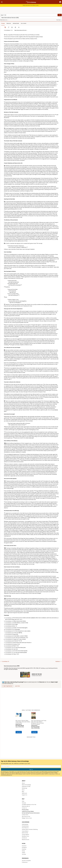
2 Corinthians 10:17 (9, 649)
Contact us (24, 808)
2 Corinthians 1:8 (9, 617)
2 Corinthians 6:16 (9, 637)
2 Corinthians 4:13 (9, 627)
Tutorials (24, 803)
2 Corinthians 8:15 (9, 644)
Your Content (23, 23)
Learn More (17, 686)
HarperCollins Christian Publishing (30, 829)
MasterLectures (25, 839)
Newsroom (24, 793)
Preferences (24, 862)
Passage (3, 23)
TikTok (23, 851)
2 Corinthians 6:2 (9, 634)
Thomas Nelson (25, 834)
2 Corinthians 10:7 (9, 647)
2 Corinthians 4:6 (9, 626)
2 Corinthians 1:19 (9, 622)
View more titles (31, 737)
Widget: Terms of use (27, 818)
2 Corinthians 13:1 (9, 654)
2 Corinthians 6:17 (9, 639)
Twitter (23, 852)
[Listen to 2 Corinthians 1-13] (19, 27)
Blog (23, 791)
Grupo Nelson (25, 831)
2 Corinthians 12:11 (9, 652)
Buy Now (19, 732)
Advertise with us (26, 806)
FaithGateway (25, 824)
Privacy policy (25, 809)
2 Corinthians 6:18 (9, 641)
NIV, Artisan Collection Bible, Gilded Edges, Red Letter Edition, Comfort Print (23, 722)
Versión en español (26, 860)
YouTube (24, 854)
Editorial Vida (25, 832)
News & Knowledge (26, 784)
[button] (60, 2)
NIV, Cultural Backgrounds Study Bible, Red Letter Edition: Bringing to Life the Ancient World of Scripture (38, 722)
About (23, 783)
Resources (9, 23)
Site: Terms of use (26, 816)
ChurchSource (25, 827)
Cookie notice (25, 814)
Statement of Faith (26, 786)
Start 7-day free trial (8, 686)
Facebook (24, 845)
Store (23, 790)
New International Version (10, 666)
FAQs (23, 801)
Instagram (24, 847)
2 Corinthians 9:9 (9, 646)
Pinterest (24, 849)
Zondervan (24, 838)
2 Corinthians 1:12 (9, 621)
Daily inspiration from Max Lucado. (31, 5)
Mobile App (24, 788)
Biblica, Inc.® (45, 668)
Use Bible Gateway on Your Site (29, 804)
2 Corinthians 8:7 (9, 642)
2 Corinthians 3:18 (9, 624)
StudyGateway (25, 826)
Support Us (24, 795)
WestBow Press (25, 836)
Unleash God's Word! (36, 675)
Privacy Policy (51, 773)
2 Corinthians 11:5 (9, 650)
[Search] (60, 15)
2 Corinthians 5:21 (9, 632)
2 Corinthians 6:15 (9, 636)
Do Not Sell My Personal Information (31, 813)
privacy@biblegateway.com (6, 775)
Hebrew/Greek (16, 23)
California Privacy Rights (28, 811)
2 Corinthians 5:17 (9, 631)
